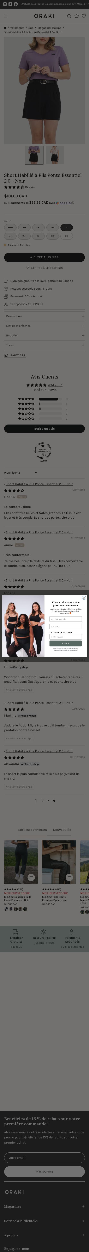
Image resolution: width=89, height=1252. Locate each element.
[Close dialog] (84, 598)
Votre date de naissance (60, 632)
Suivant (66, 643)
